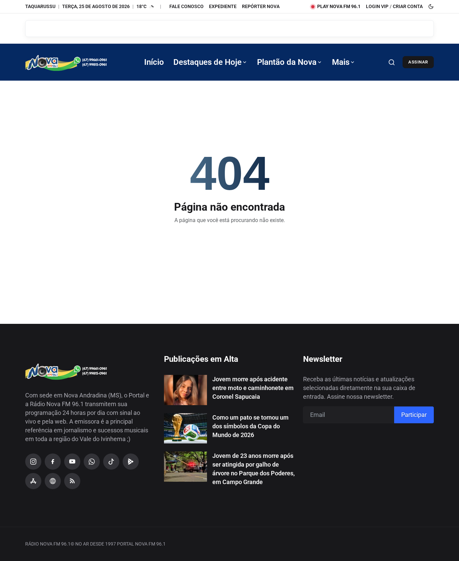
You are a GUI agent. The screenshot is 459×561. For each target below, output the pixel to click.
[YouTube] (72, 462)
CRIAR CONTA (408, 6)
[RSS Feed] (72, 481)
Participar (414, 414)
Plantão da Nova (287, 62)
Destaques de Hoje (207, 62)
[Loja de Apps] (33, 481)
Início (154, 62)
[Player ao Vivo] (53, 481)
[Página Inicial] (75, 62)
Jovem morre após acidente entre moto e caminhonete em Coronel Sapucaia (253, 388)
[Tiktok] (111, 462)
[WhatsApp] (92, 462)
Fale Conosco (186, 6)
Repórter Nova (261, 6)
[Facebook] (53, 462)
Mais (340, 62)
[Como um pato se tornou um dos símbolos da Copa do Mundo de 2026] (185, 428)
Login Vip (377, 6)
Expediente (223, 6)
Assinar (418, 61)
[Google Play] (131, 462)
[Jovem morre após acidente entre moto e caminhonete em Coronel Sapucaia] (185, 390)
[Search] (391, 62)
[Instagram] (33, 462)
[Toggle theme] (431, 6)
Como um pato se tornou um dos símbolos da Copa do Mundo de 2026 (250, 426)
